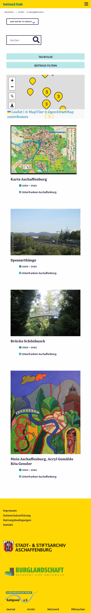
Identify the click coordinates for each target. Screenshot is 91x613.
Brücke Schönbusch (28, 340)
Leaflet (16, 111)
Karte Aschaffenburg (29, 179)
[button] (47, 105)
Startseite (9, 11)
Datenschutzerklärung (17, 515)
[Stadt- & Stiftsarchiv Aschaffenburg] (34, 550)
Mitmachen (78, 609)
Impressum (10, 510)
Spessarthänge (23, 259)
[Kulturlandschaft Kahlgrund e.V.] (20, 601)
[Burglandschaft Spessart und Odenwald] (34, 576)
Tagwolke (46, 57)
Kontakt (8, 524)
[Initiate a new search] (12, 96)
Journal (10, 609)
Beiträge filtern (45, 65)
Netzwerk (53, 609)
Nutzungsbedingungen (17, 520)
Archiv (31, 609)
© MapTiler (34, 111)
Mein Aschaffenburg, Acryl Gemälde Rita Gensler (42, 461)
